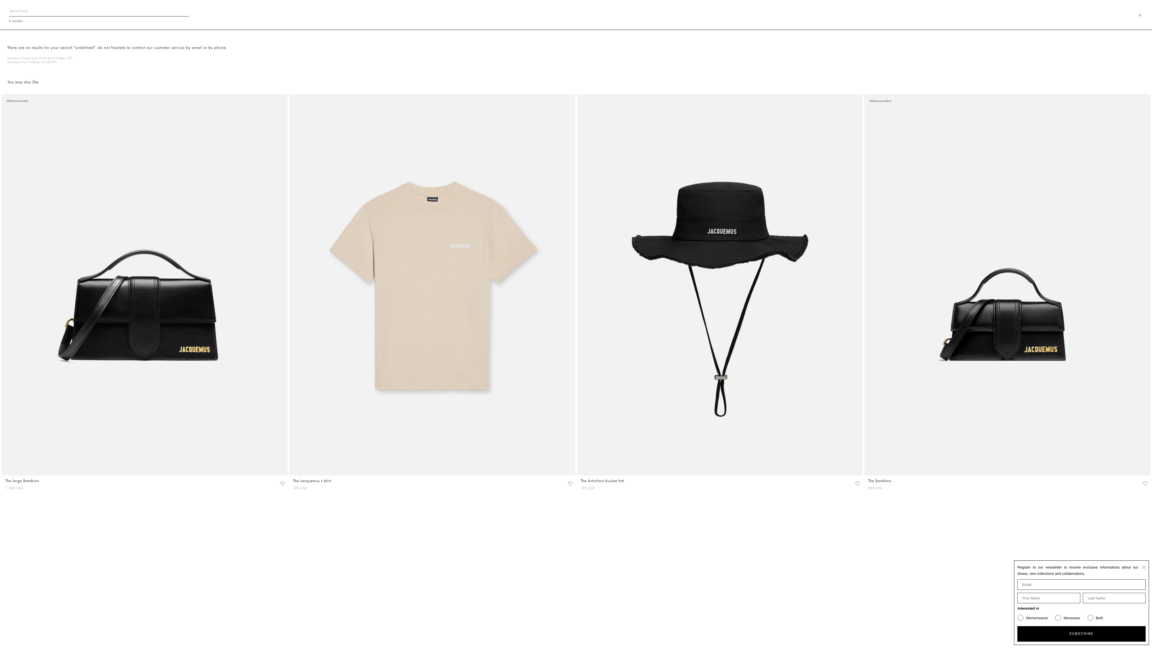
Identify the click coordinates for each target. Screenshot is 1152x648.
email (197, 47)
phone (220, 47)
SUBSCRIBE (1082, 633)
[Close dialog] (1143, 567)
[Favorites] (282, 483)
